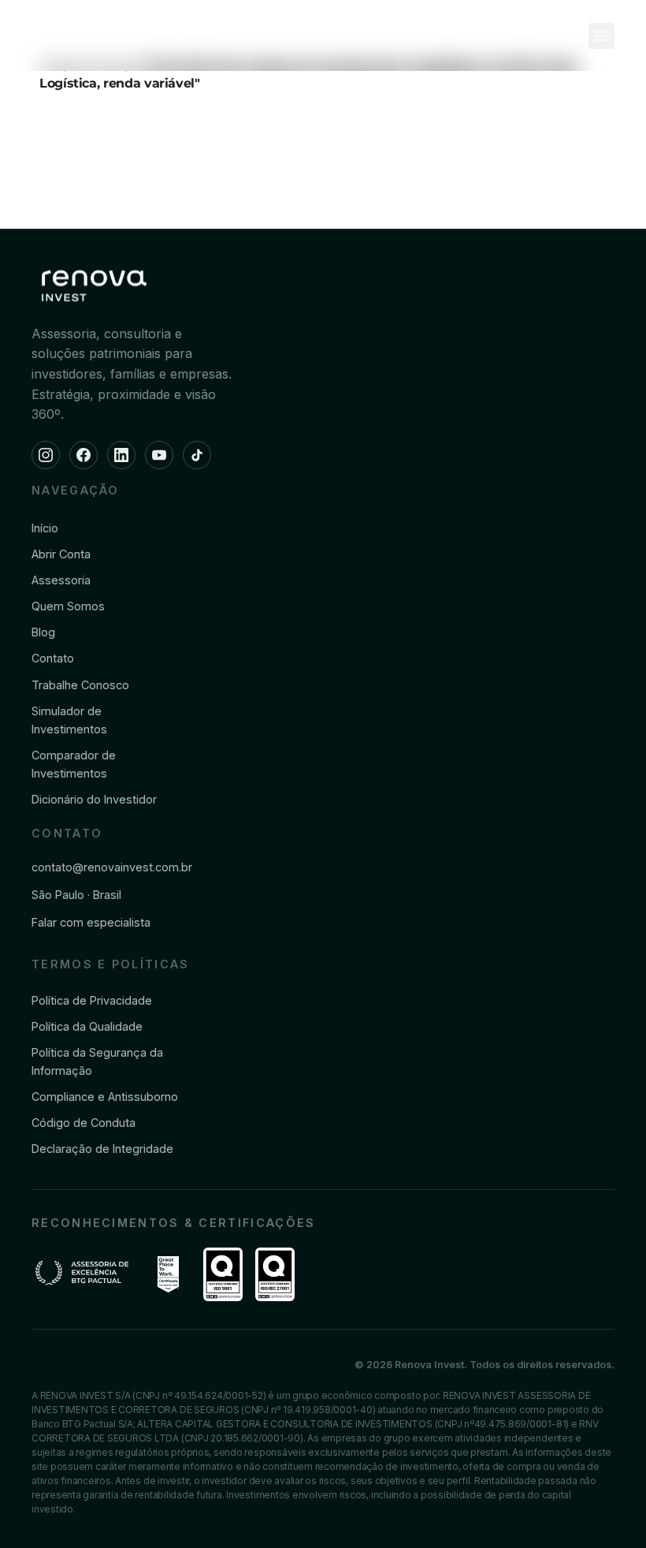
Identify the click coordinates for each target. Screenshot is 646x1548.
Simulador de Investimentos (69, 720)
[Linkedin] (121, 455)
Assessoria (61, 580)
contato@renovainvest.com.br (112, 867)
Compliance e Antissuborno (105, 1096)
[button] (601, 36)
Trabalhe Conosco (80, 685)
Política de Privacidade (92, 1000)
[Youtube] (159, 455)
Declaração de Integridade (102, 1148)
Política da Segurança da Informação (97, 1061)
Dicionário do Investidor (94, 799)
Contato (53, 658)
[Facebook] (83, 455)
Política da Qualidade (87, 1026)
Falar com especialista (91, 922)
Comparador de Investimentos (74, 764)
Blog (43, 632)
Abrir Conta (61, 554)
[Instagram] (46, 455)
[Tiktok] (197, 455)
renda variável (149, 83)
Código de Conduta (84, 1122)
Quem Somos (68, 606)
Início (45, 528)
